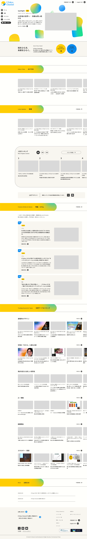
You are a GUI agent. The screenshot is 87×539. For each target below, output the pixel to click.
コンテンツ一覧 (59, 517)
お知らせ (57, 523)
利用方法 (71, 511)
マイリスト (58, 525)
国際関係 (21, 424)
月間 (42, 152)
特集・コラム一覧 (59, 520)
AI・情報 (21, 398)
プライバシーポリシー (27, 531)
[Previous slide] (15, 21)
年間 (47, 152)
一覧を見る (78, 109)
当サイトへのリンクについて (75, 514)
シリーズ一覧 (58, 514)
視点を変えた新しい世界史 (26, 371)
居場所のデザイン (23, 319)
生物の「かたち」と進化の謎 (27, 345)
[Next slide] (79, 21)
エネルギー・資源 (23, 450)
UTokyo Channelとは (60, 511)
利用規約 (19, 531)
